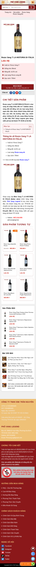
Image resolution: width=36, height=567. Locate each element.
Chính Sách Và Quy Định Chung (13, 515)
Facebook (8, 546)
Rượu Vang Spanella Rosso (10, 244)
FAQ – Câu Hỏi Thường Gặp (12, 488)
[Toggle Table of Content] (29, 126)
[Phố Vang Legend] (18, 2)
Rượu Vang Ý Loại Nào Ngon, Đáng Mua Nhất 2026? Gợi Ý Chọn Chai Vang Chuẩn (20, 371)
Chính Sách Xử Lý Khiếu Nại (12, 536)
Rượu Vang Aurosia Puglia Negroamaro (25, 294)
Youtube (8, 552)
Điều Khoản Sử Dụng (10, 505)
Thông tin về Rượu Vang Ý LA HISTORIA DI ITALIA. (18, 130)
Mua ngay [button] (8, 239)
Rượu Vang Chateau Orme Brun (26, 269)
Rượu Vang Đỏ (18, 14)
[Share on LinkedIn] (19, 92)
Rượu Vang (26, 12)
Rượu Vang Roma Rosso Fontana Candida (25, 245)
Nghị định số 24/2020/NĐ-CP (17, 456)
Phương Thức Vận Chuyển (12, 502)
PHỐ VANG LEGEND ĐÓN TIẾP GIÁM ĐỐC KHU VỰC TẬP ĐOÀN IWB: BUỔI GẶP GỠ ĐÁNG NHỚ (21, 386)
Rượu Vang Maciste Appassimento (9, 269)
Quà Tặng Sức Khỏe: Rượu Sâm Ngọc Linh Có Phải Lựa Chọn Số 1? (20, 358)
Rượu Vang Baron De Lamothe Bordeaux (9, 294)
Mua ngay (8, 264)
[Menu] (3, 2)
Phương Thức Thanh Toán (11, 498)
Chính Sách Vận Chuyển (11, 533)
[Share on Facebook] (11, 92)
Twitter (7, 559)
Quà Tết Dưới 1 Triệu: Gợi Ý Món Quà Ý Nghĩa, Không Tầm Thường (19, 365)
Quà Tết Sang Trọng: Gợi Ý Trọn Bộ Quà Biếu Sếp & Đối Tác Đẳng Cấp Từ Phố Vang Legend (21, 378)
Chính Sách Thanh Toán (11, 529)
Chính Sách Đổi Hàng (10, 526)
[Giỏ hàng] (33, 2)
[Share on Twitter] (14, 92)
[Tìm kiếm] (31, 7)
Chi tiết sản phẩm (14, 99)
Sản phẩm (16, 12)
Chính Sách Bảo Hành (10, 522)
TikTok (7, 556)
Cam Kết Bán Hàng (9, 491)
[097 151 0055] (33, 564)
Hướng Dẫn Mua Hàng (10, 495)
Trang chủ (8, 12)
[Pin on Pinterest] (17, 92)
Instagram (8, 549)
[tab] (18, 100)
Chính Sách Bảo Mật (9, 519)
